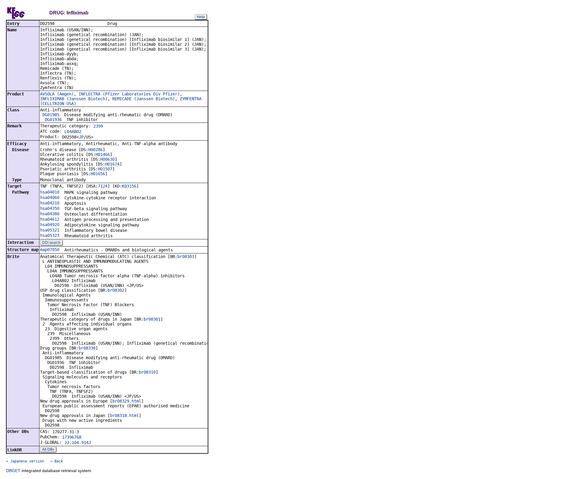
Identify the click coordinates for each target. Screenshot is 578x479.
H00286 (95, 149)
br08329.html (126, 401)
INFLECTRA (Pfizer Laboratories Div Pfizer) (129, 94)
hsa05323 (49, 235)
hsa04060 (49, 197)
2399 (98, 126)
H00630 (107, 159)
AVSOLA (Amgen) (57, 94)
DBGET (13, 470)
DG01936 (53, 119)
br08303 (185, 256)
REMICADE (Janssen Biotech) (143, 98)
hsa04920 (49, 224)
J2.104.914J (77, 442)
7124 (102, 186)
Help (201, 17)
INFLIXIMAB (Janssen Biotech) (73, 98)
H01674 (112, 164)
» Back (56, 461)
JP (81, 137)
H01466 (102, 154)
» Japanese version (25, 461)
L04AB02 (72, 131)
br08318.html (124, 415)
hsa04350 (49, 208)
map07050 (49, 249)
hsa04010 (49, 192)
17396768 (71, 437)
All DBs (48, 449)
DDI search (51, 243)
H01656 (98, 173)
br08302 (115, 290)
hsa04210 (49, 203)
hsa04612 (49, 219)
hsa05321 (49, 230)
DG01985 (50, 114)
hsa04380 (49, 213)
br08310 (147, 372)
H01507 (105, 168)
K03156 (129, 186)
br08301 (152, 319)
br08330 (87, 348)
